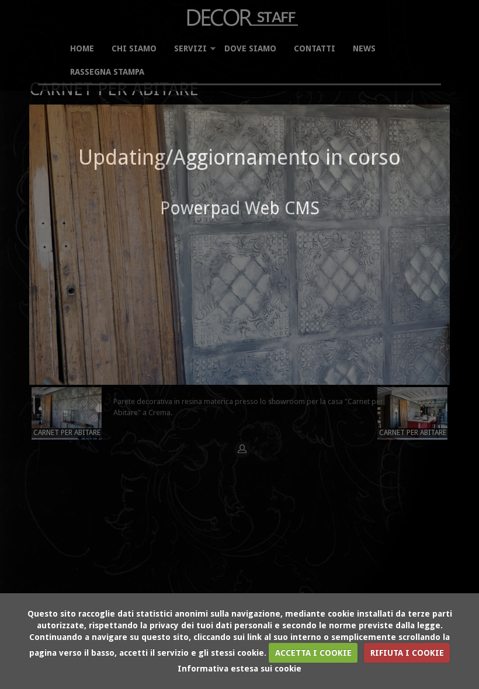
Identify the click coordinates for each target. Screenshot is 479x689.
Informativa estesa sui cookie (239, 668)
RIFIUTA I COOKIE (407, 652)
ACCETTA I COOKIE (313, 652)
